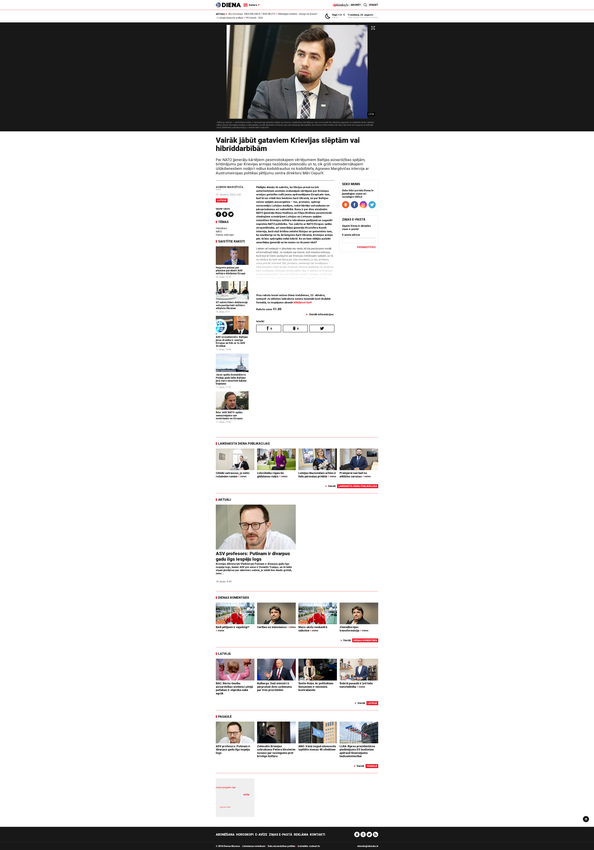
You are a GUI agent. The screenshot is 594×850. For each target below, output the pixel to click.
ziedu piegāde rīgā (225, 787)
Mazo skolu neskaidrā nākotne (312, 628)
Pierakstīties (366, 247)
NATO (219, 231)
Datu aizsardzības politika (281, 846)
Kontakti (317, 834)
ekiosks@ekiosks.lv (367, 846)
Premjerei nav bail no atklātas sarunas (355, 474)
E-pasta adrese (351, 234)
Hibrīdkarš (221, 228)
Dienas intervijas (225, 234)
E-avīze (261, 834)
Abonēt (356, 4)
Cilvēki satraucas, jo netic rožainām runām (233, 474)
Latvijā (221, 200)
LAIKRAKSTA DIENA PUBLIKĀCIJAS (244, 443)
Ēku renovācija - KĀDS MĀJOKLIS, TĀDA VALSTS (251, 14)
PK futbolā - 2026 (254, 18)
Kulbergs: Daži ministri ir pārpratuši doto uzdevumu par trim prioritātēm (274, 687)
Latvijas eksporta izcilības (231, 18)
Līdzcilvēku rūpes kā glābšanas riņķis (272, 474)
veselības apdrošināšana (233, 800)
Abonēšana (225, 834)
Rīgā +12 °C (338, 14)
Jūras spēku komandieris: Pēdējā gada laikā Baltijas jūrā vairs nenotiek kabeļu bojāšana (231, 379)
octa (246, 794)
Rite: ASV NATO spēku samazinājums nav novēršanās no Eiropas (229, 415)
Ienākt (373, 4)
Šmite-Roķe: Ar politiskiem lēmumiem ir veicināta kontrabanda (315, 687)
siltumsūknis (243, 809)
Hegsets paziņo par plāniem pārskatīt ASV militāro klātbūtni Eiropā (230, 270)
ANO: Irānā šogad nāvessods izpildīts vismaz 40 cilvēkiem (317, 748)
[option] (297, 78)
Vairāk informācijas (321, 314)
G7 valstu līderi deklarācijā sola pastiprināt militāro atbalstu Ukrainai (232, 305)
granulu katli (225, 807)
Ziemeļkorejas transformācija (354, 628)
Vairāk (332, 486)
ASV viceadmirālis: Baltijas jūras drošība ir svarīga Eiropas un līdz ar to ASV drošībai (232, 341)
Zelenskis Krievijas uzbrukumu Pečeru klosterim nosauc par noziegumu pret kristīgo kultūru (276, 751)
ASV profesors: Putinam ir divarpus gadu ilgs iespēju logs (253, 556)
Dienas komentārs (233, 597)
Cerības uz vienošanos (276, 627)
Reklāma (301, 834)
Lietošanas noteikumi (253, 846)
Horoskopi (245, 834)
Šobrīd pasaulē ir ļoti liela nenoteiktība (356, 685)
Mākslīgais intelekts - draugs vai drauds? (297, 14)
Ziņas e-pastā (280, 834)
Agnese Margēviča (229, 187)
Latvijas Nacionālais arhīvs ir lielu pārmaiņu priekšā (317, 474)
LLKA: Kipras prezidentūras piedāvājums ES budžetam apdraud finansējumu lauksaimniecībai (357, 751)
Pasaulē (225, 716)
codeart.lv (314, 846)
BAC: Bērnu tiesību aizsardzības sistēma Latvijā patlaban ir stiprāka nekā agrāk (234, 688)
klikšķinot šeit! (303, 302)
